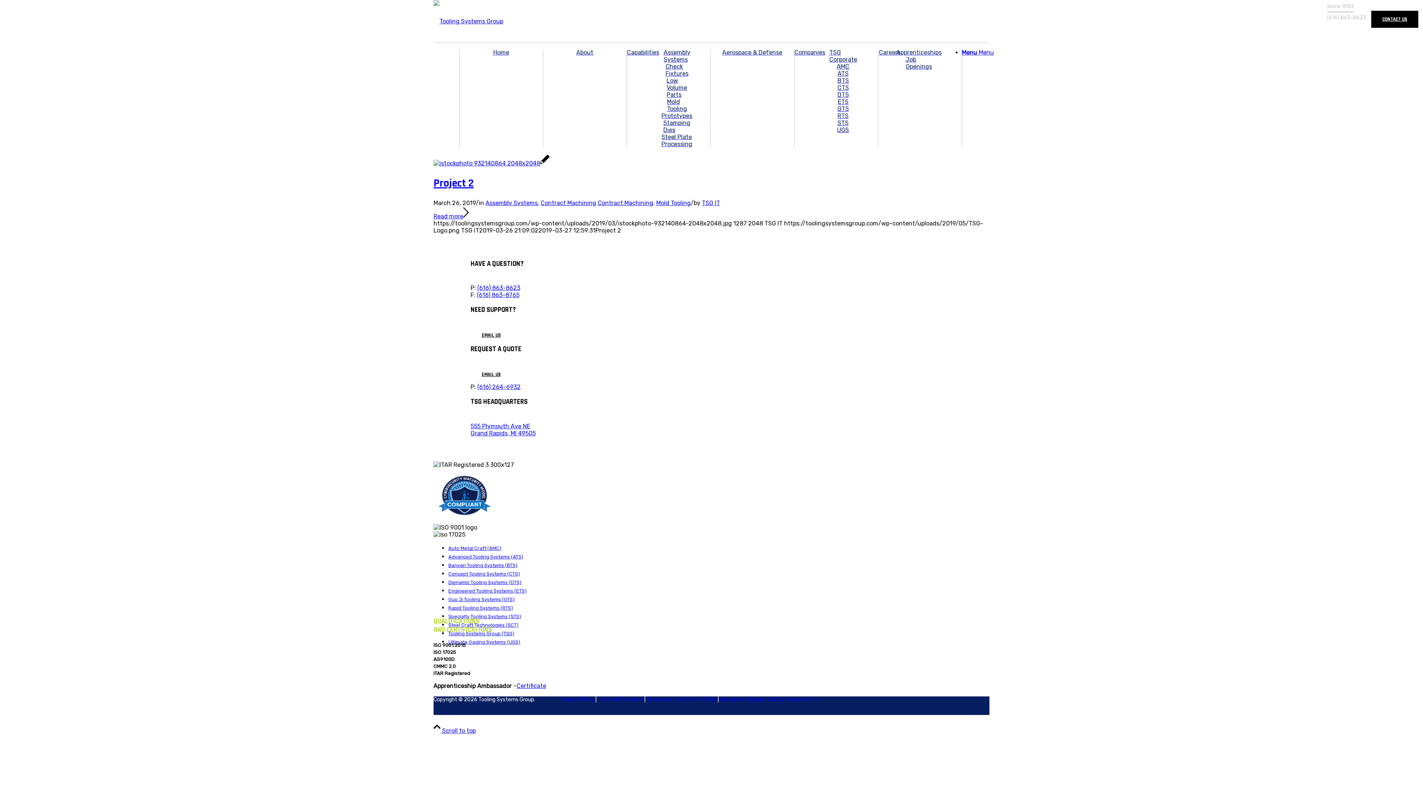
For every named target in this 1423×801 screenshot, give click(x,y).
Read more (448, 216)
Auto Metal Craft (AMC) (474, 548)
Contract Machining (568, 203)
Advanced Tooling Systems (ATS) (485, 557)
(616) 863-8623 (498, 287)
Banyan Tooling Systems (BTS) (482, 565)
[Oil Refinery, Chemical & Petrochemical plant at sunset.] (492, 163)
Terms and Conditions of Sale (682, 699)
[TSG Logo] (468, 21)
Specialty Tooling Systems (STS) (484, 616)
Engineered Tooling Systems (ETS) (487, 591)
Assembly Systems (511, 203)
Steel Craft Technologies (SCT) (483, 625)
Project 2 (454, 183)
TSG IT (711, 203)
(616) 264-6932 (499, 386)
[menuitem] (501, 98)
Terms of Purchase (620, 699)
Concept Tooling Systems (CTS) (484, 574)
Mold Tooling (673, 203)
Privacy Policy (577, 699)
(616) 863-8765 (498, 295)
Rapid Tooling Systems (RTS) (480, 608)
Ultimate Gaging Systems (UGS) (484, 642)
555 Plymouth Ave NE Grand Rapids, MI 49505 (503, 430)
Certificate (531, 685)
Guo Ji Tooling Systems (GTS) (481, 599)
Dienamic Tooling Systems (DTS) (484, 582)
